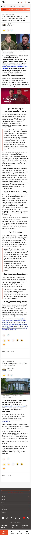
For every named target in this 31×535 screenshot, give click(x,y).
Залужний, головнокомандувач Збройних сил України (14, 66)
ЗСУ (8, 351)
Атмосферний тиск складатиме (13, 406)
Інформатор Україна (4, 526)
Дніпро (3, 475)
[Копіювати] (11, 30)
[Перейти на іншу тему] (22, 2)
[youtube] (24, 518)
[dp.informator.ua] (3, 2)
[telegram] (11, 518)
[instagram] (7, 518)
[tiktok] (20, 518)
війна (12, 351)
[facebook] (3, 518)
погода (9, 475)
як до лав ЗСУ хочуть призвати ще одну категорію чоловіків (15, 328)
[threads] (28, 518)
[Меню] (29, 2)
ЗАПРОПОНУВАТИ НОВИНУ (15, 492)
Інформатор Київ (15, 526)
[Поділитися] (8, 30)
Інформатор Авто (25, 526)
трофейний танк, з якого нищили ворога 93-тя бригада (14, 320)
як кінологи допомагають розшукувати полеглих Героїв (14, 324)
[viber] (15, 518)
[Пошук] (25, 2)
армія (3, 351)
